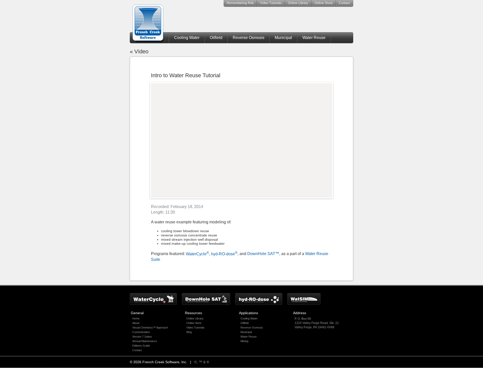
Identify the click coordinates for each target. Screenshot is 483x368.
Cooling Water (186, 37)
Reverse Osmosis (248, 37)
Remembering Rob (240, 3)
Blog (189, 332)
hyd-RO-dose (224, 254)
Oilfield (216, 37)
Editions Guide (141, 345)
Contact (344, 3)
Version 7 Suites (142, 336)
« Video (139, 51)
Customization (141, 332)
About (135, 322)
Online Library (298, 3)
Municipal (283, 37)
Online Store (323, 3)
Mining (244, 341)
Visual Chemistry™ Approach (150, 327)
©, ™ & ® (201, 362)
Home (136, 318)
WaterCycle (197, 254)
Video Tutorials (271, 3)
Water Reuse (314, 37)
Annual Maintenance (144, 341)
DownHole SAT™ (263, 254)
